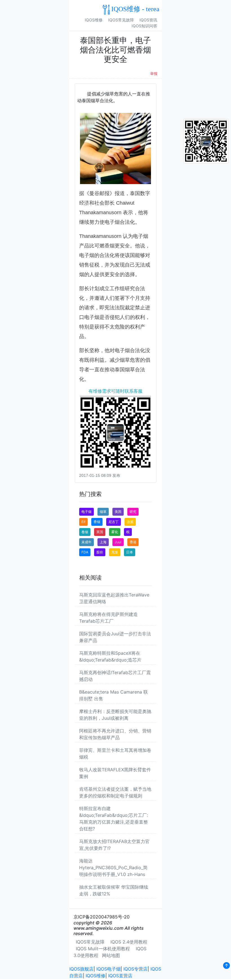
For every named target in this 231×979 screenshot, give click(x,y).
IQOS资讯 (148, 19)
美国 (118, 511)
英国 (99, 532)
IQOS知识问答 (144, 25)
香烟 (97, 522)
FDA (84, 552)
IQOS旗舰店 (81, 969)
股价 (99, 552)
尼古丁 (113, 522)
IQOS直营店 (120, 975)
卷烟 (84, 532)
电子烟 (86, 511)
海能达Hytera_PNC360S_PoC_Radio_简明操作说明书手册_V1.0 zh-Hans (113, 867)
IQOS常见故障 (121, 19)
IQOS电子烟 (108, 969)
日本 (129, 552)
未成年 (86, 542)
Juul (118, 542)
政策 (130, 522)
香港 (133, 542)
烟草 (103, 511)
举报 (153, 73)
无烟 (114, 552)
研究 (133, 511)
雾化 (114, 532)
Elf (83, 522)
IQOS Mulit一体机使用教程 (103, 948)
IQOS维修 (94, 19)
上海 (103, 542)
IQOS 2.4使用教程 (128, 942)
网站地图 (111, 955)
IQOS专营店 (135, 969)
